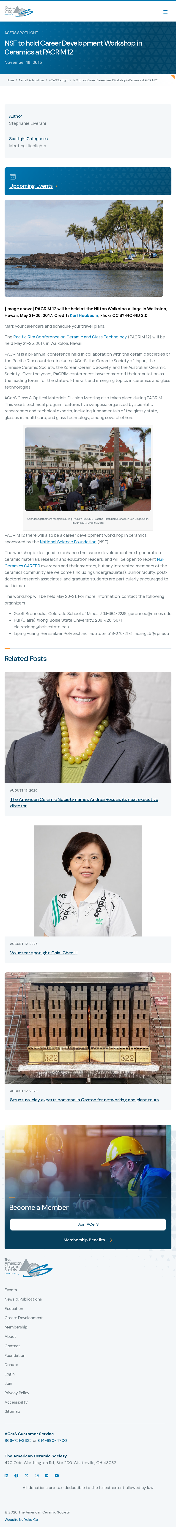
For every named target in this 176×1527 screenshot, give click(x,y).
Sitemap (12, 1411)
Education (14, 1309)
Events (11, 1290)
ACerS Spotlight (59, 80)
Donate (11, 1365)
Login (9, 1374)
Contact (12, 1346)
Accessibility (16, 1402)
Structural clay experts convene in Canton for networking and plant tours (84, 1100)
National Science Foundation (68, 541)
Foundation (15, 1355)
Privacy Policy (17, 1393)
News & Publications (31, 80)
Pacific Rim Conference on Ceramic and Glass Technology (70, 337)
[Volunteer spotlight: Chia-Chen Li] (88, 881)
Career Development (24, 1318)
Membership (16, 1327)
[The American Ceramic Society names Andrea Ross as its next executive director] (88, 727)
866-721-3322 (18, 1440)
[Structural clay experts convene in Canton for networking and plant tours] (88, 1028)
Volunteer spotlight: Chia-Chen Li (43, 953)
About (10, 1336)
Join (8, 1383)
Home (10, 80)
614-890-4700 (52, 1440)
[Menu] (168, 11)
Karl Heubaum (84, 315)
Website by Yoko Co (21, 1519)
